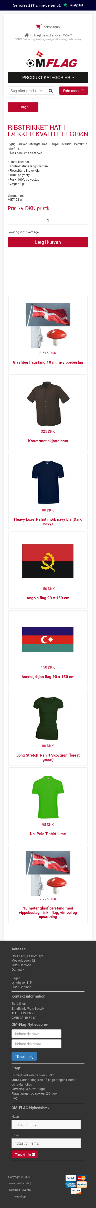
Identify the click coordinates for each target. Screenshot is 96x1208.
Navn (15, 1116)
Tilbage (23, 107)
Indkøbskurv (51, 27)
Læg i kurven (48, 242)
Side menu (72, 90)
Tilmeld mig (24, 1056)
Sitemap (14, 1190)
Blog (15, 1098)
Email (15, 1135)
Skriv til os (19, 1004)
